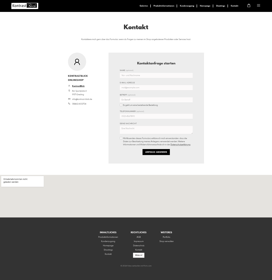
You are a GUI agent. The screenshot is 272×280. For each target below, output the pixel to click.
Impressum (139, 241)
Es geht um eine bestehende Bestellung (140, 105)
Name (126, 70)
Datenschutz (138, 246)
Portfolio (166, 237)
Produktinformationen (164, 6)
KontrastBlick (78, 86)
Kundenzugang (187, 6)
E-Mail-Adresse (127, 83)
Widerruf (138, 255)
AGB (139, 237)
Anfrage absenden (156, 152)
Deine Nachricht (128, 124)
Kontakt (234, 6)
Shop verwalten (166, 241)
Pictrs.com (148, 266)
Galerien (144, 6)
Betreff (127, 95)
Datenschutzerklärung (180, 145)
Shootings (220, 6)
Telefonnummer (132, 111)
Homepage (205, 6)
